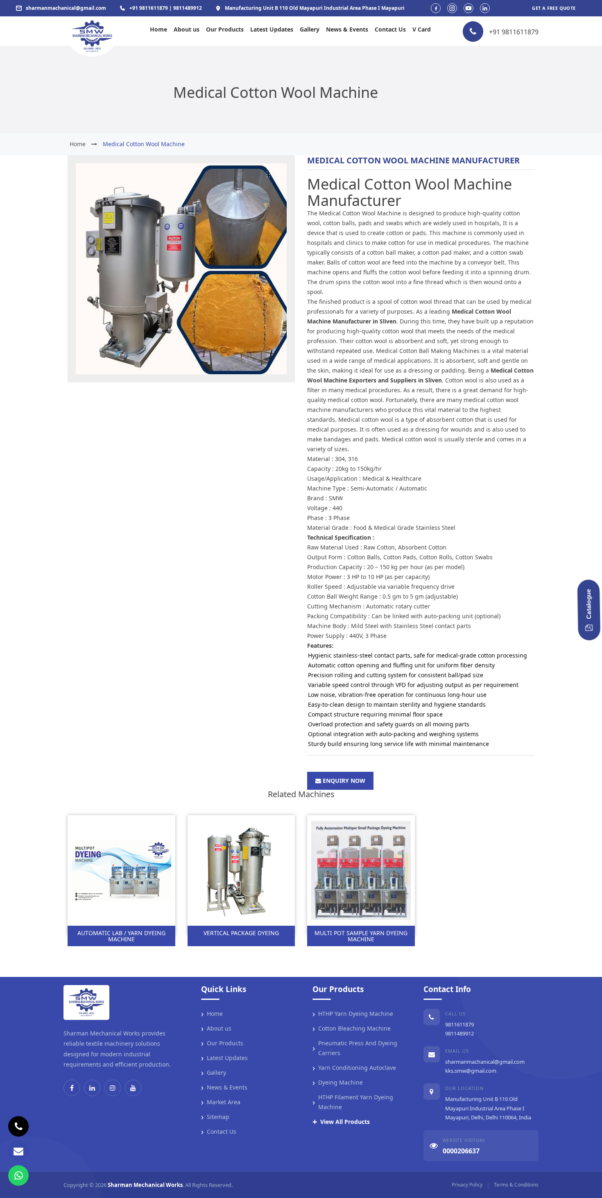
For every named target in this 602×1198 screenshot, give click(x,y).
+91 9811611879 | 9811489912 (165, 8)
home (78, 144)
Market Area (220, 1102)
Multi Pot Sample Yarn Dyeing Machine (361, 936)
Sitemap (215, 1117)
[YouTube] (133, 1088)
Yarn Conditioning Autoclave (354, 1068)
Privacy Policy (467, 1184)
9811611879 (459, 1024)
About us (186, 29)
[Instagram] (112, 1088)
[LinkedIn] (92, 1088)
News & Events (347, 29)
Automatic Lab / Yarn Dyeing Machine (121, 936)
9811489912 (459, 1033)
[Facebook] (71, 1088)
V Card (421, 29)
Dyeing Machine (337, 1082)
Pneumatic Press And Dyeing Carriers (354, 1048)
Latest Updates (271, 29)
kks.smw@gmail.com (470, 1070)
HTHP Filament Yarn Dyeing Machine (352, 1102)
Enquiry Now (343, 780)
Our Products (225, 29)
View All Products (341, 1122)
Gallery (309, 29)
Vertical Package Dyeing (241, 933)
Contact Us (390, 29)
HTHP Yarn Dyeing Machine (352, 1014)
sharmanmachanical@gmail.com (485, 1061)
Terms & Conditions (516, 1184)
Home (158, 29)
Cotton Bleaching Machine (351, 1028)
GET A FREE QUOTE (553, 8)
